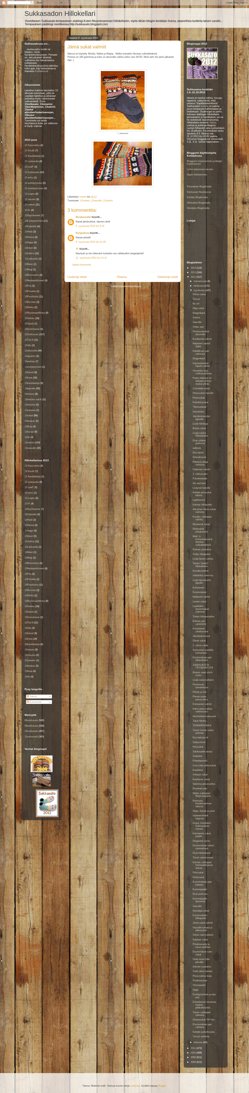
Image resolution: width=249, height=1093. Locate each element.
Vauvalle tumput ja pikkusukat (202, 929)
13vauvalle (30, 448)
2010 (194, 1052)
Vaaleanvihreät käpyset (200, 817)
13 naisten (30, 199)
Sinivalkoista (199, 457)
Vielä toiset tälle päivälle (201, 960)
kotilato (204, 106)
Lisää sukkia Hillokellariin (200, 434)
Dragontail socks (201, 841)
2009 (194, 1057)
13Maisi (29, 264)
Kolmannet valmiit (202, 704)
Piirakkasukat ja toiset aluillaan (202, 945)
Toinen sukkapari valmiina (202, 1014)
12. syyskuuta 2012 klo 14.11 (91, 257)
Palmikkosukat (200, 402)
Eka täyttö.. (199, 452)
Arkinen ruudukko (202, 966)
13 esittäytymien (33, 183)
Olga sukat (198, 308)
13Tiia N (29, 339)
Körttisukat (198, 877)
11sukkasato (31, 736)
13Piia (28, 285)
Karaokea (198, 770)
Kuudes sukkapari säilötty (202, 518)
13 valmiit (30, 204)
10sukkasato (31, 731)
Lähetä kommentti (81, 264)
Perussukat (199, 397)
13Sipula (29, 323)
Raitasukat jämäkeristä (200, 530)
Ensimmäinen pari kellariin (202, 883)
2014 (194, 267)
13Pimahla (30, 291)
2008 (194, 1062)
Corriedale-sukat (201, 388)
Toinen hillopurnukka (203, 616)
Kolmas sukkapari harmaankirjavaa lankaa (203, 865)
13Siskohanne (32, 329)
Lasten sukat (199, 601)
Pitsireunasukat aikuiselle (201, 333)
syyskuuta (199, 290)
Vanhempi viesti (167, 277)
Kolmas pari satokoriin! (199, 622)
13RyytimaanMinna (35, 312)
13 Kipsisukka (32, 145)
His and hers (199, 483)
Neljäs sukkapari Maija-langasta (202, 795)
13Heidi (28, 231)
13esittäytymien (33, 366)
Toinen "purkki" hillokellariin (201, 565)
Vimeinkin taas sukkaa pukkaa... (203, 372)
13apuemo (30, 356)
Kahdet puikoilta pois (204, 1032)
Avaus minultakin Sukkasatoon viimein (202, 826)
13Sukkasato (31, 334)
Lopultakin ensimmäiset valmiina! (201, 609)
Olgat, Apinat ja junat (204, 811)
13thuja (28, 426)
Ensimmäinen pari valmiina (202, 1026)
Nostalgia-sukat (201, 910)
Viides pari (198, 326)
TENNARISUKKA (202, 725)
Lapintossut (199, 500)
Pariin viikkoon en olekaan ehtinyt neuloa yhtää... (202, 381)
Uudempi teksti (77, 277)
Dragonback (199, 313)
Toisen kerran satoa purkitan (203, 731)
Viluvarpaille (199, 985)
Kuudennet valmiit (202, 339)
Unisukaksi (198, 411)
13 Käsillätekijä (33, 156)
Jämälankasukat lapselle (201, 417)
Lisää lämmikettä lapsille (202, 581)
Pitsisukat (198, 746)
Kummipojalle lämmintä (200, 900)
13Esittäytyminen (34, 220)
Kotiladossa (41, 71)
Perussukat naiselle (203, 393)
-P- (77, 248)
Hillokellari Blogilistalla (198, 202)
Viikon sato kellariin (203, 934)
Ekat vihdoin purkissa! (199, 442)
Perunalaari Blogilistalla (199, 186)
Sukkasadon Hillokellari (59, 13)
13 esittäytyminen (34, 188)
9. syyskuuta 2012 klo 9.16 (90, 226)
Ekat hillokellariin (202, 853)
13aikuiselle (31, 350)
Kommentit (35, 702)
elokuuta (198, 1042)
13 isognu (30, 193)
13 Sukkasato (32, 172)
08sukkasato (31, 720)
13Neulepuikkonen (34, 280)
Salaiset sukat (200, 939)
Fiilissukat (198, 872)
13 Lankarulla (32, 161)
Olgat (195, 989)
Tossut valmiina (201, 1036)
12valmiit (108, 200)
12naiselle (96, 200)
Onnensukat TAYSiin (204, 1019)
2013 (194, 272)
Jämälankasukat (201, 636)
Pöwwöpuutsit (200, 760)
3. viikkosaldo (200, 474)
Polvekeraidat (200, 478)
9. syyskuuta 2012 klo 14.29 (91, 241)
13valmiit (29, 442)
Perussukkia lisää (202, 976)
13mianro (29, 394)
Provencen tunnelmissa (200, 686)
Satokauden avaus (202, 751)
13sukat (29, 415)
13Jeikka (29, 253)
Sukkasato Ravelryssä (199, 192)
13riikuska (30, 404)
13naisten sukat (33, 399)
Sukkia (196, 317)
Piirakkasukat (200, 980)
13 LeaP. (29, 166)
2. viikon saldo (200, 645)
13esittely (30, 361)
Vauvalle (197, 322)
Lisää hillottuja (200, 423)
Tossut (196, 299)
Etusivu (122, 277)
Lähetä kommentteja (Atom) (126, 286)
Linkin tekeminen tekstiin (200, 169)
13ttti (27, 437)
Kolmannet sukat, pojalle (202, 835)
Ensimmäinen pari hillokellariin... (202, 659)
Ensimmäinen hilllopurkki (200, 917)
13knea (28, 377)
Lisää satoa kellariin (203, 680)
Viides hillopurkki (202, 554)
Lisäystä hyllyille (201, 487)
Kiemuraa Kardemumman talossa (202, 803)
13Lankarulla (31, 258)
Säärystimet (199, 742)
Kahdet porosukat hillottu (202, 494)
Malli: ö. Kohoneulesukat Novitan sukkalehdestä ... (203, 540)
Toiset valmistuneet (203, 857)
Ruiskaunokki (83, 217)
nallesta (197, 448)
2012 (194, 277)
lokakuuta (199, 285)
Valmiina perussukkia (204, 784)
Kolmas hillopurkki (202, 504)
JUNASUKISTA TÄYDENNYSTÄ (203, 666)
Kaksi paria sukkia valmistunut (202, 710)
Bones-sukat (199, 428)
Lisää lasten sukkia (203, 558)
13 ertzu (29, 177)
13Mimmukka (32, 275)
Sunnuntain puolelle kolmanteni (203, 651)
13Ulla (28, 345)
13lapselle (30, 388)
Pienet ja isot (200, 692)
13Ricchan (30, 302)
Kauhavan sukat (201, 779)
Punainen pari (200, 788)
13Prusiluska (31, 296)
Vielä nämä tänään (202, 971)
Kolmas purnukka (202, 549)
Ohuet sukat (199, 640)
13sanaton (30, 410)
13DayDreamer (32, 215)
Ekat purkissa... (201, 894)
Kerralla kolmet (201, 570)
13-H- (27, 210)
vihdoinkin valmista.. (203, 575)
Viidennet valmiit (201, 469)
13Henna (29, 237)
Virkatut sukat (200, 774)
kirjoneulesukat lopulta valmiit (201, 365)
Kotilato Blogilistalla (197, 197)
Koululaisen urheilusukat (200, 630)
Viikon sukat (199, 294)
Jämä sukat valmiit (203, 922)
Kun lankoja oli (200, 737)
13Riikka (29, 307)
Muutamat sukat (201, 524)
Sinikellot (197, 756)
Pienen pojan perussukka (200, 698)
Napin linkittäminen (197, 174)
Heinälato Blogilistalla (198, 208)
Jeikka (212, 122)
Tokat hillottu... (200, 720)
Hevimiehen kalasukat (204, 716)
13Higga (29, 242)
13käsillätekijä (32, 383)
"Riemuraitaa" (200, 407)
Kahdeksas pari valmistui (201, 352)
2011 (194, 1048)
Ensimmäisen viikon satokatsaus (203, 847)
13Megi (28, 269)
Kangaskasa (82, 233)
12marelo (85, 200)
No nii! (196, 303)
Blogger (162, 1085)
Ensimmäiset (200, 592)
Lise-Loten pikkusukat (204, 765)
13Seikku (29, 318)
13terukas (30, 421)
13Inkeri (29, 248)
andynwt (135, 1085)
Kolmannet (198, 587)
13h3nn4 (29, 372)
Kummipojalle (200, 889)
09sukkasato (31, 725)
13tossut (29, 431)
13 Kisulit (29, 150)
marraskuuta (200, 281)
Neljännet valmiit (201, 596)
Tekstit (33, 696)
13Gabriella (30, 226)
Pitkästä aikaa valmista (200, 463)
